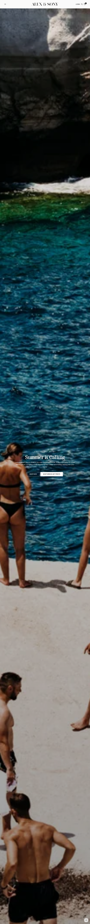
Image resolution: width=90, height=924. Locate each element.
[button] (33, 474)
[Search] (81, 4)
